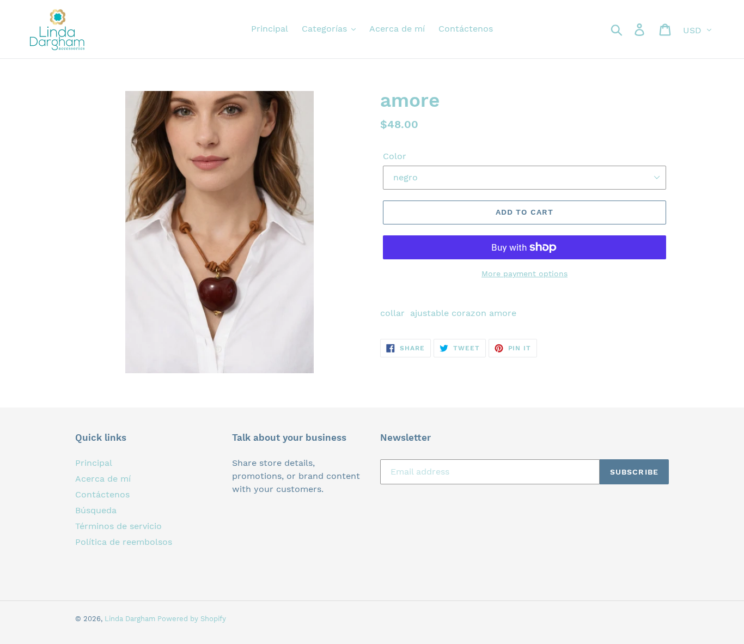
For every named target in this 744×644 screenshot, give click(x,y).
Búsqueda (96, 510)
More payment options (524, 273)
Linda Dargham (131, 619)
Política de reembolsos (123, 542)
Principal (93, 463)
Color (394, 156)
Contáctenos (102, 494)
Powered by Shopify (191, 619)
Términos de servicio (118, 526)
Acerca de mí (103, 478)
